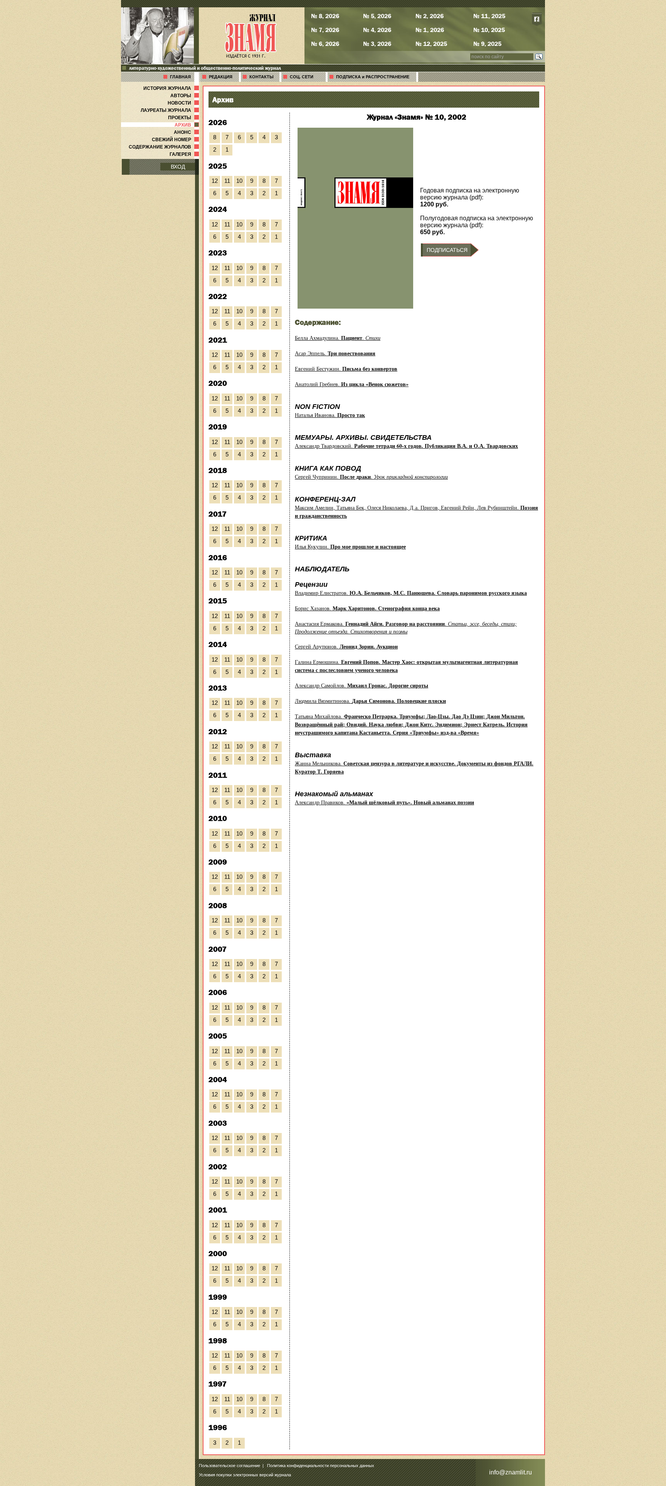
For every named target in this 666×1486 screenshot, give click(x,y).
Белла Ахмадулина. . (337, 337)
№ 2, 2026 (429, 15)
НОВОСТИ (184, 103)
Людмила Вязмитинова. (370, 700)
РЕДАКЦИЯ (220, 76)
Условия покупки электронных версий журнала (245, 1474)
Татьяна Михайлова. (411, 724)
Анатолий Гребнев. (352, 384)
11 (227, 180)
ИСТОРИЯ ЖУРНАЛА (171, 88)
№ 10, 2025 (489, 29)
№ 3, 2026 (377, 43)
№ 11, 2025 (489, 15)
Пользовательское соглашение (229, 1465)
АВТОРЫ (185, 95)
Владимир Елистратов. (411, 592)
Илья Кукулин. (350, 546)
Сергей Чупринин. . (371, 476)
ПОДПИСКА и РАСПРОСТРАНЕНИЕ (372, 76)
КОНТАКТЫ (261, 76)
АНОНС (187, 132)
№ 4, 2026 (377, 29)
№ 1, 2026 (429, 29)
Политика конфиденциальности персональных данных (320, 1465)
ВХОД (178, 167)
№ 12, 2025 (431, 43)
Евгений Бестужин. (346, 368)
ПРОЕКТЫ (184, 117)
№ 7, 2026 (325, 29)
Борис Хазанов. (367, 608)
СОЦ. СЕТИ (301, 76)
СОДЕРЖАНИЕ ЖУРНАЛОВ (164, 147)
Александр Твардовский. (406, 445)
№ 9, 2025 (487, 43)
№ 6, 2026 (325, 43)
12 (215, 180)
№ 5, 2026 (377, 15)
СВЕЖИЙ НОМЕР (176, 139)
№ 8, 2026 (325, 15)
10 (239, 180)
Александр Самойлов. (361, 685)
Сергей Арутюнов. (346, 646)
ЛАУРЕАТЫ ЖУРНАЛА (170, 110)
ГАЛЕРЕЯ (185, 154)
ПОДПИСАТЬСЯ (447, 250)
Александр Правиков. (384, 802)
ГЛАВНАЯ (180, 76)
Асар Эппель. (335, 353)
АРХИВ (187, 125)
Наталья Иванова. (330, 415)
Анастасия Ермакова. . (406, 627)
